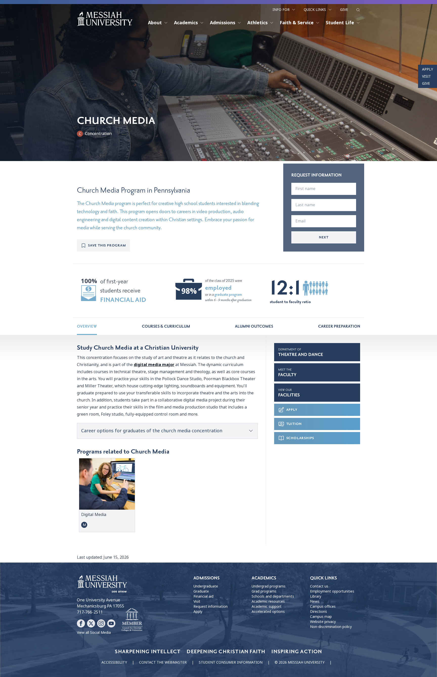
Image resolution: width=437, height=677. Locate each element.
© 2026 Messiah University (299, 662)
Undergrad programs (269, 586)
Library (315, 596)
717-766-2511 (90, 612)
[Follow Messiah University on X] (91, 623)
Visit (426, 76)
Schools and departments (273, 596)
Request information (210, 606)
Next (324, 237)
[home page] (105, 18)
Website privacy (323, 621)
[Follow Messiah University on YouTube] (111, 623)
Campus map (321, 616)
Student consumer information (231, 662)
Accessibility (114, 662)
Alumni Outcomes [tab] (254, 326)
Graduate (201, 591)
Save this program (107, 245)
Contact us (319, 586)
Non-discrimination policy (331, 626)
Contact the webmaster (163, 662)
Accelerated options (268, 611)
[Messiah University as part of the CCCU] (131, 619)
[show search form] (358, 10)
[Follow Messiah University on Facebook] (81, 623)
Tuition (294, 424)
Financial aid (203, 596)
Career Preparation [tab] (339, 326)
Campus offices (323, 606)
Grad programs (264, 591)
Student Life (340, 22)
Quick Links (315, 9)
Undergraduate (205, 586)
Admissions (222, 22)
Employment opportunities (332, 591)
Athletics (257, 22)
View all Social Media (94, 632)
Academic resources (268, 601)
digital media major (154, 365)
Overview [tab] (87, 326)
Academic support (266, 606)
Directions (318, 611)
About (155, 22)
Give (344, 9)
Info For (281, 9)
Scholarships (300, 438)
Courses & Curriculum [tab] (166, 326)
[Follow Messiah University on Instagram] (101, 623)
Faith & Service (297, 22)
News (314, 601)
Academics (186, 22)
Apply (427, 69)
